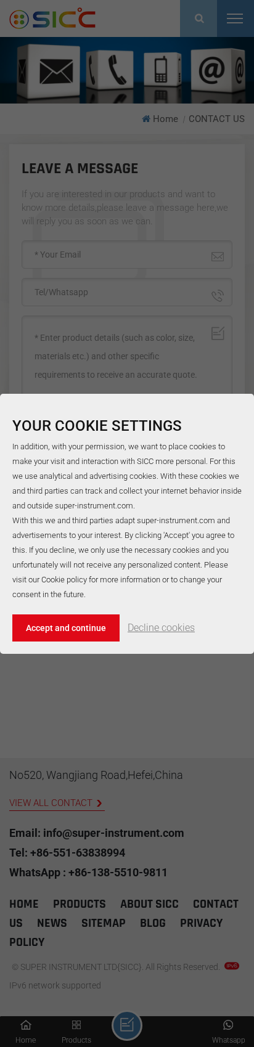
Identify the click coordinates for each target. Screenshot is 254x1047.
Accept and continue (66, 628)
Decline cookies (161, 627)
